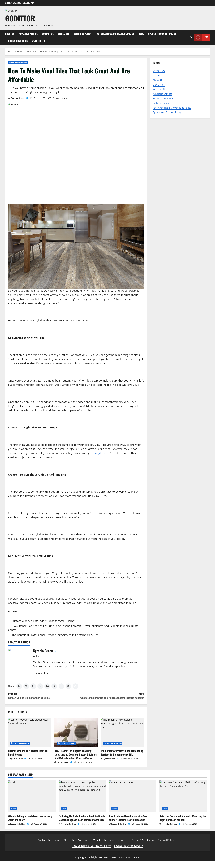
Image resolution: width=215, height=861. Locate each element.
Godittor (20, 18)
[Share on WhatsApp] (40, 686)
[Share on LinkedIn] (33, 686)
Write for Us (38, 41)
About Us (9, 34)
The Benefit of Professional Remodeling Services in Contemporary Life (55, 635)
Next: (112, 696)
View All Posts (44, 673)
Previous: (29, 696)
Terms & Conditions (17, 41)
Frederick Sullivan (18, 824)
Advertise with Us (28, 34)
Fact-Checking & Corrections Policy (115, 34)
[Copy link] (75, 686)
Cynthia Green (18, 98)
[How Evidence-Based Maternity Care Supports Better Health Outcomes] (132, 796)
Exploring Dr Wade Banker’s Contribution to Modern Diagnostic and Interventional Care (82, 818)
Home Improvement (18, 62)
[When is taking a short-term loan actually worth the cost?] (32, 796)
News (13, 808)
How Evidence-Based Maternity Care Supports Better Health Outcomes (128, 818)
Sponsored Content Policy (162, 34)
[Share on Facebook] (19, 686)
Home (141, 34)
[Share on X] (26, 686)
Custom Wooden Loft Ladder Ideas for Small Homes (44, 621)
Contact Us (48, 34)
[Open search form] (191, 37)
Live (206, 37)
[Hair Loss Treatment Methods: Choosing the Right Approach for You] (183, 796)
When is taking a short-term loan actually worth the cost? (30, 818)
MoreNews (118, 857)
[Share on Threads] (68, 686)
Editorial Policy (82, 34)
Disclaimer (64, 34)
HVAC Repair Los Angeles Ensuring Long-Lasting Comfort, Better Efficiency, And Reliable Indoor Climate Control (75, 754)
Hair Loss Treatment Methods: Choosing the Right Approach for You (182, 818)
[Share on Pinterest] (47, 686)
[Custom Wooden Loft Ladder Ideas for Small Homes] (29, 732)
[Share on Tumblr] (61, 686)
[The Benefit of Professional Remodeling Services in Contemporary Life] (122, 732)
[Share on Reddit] (54, 686)
